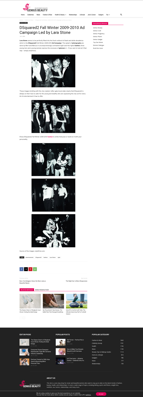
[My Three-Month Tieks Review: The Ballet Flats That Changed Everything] (53, 301)
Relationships (73, 15)
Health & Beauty (60, 15)
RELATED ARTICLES (27, 290)
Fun (107, 15)
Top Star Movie (98, 42)
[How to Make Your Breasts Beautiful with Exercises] (60, 351)
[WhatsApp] (35, 269)
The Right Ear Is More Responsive (76, 281)
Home (23, 15)
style (59, 257)
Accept (101, 394)
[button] (121, 15)
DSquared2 (38, 257)
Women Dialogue (98, 45)
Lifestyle (82, 15)
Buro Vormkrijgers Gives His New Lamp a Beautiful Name (33, 282)
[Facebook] (21, 269)
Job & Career (92, 15)
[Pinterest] (30, 269)
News (38, 15)
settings (88, 395)
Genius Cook (97, 31)
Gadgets (101, 15)
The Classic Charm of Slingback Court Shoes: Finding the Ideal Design (40, 342)
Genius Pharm (97, 36)
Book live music (98, 48)
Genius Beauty (97, 28)
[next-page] (24, 318)
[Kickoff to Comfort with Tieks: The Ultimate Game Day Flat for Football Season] (76, 301)
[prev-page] (21, 318)
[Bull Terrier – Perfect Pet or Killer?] (60, 342)
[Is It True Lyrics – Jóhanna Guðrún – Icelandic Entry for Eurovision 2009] (60, 361)
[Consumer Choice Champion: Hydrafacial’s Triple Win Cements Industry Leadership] (24, 352)
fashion (46, 257)
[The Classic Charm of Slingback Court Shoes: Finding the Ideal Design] (30, 301)
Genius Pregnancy (98, 34)
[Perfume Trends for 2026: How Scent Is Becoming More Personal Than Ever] (24, 362)
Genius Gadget (97, 39)
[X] (26, 269)
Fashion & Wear (47, 15)
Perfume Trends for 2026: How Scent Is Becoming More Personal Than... (40, 361)
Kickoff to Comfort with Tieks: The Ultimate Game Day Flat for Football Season (76, 312)
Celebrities (30, 15)
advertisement (29, 257)
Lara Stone (53, 257)
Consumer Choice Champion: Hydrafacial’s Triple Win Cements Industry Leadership (41, 351)
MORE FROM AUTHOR (42, 290)
